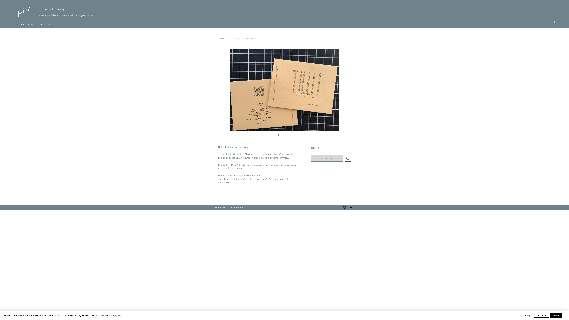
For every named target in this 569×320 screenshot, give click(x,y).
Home (221, 38)
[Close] (565, 315)
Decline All (541, 315)
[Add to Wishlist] (348, 158)
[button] (555, 23)
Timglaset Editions (232, 168)
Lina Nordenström (274, 154)
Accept (556, 315)
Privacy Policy (117, 315)
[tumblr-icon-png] (338, 207)
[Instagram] (344, 207)
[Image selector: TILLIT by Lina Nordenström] (278, 134)
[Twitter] (350, 207)
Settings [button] (528, 315)
